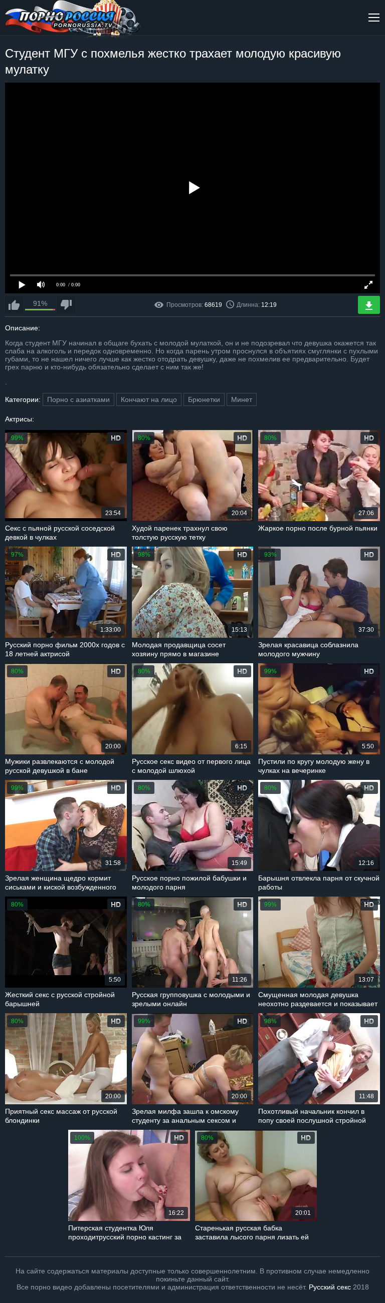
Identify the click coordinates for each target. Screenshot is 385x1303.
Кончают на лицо (149, 399)
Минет (241, 399)
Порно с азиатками (78, 399)
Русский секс (330, 1287)
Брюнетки (204, 399)
